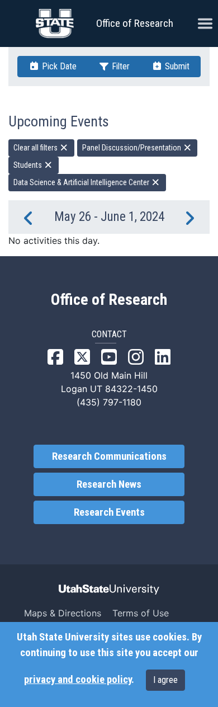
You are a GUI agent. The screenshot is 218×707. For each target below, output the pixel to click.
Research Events (109, 512)
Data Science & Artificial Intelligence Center (82, 182)
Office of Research (134, 23)
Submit (176, 66)
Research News (109, 484)
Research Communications (109, 456)
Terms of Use (140, 613)
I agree (165, 680)
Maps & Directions (62, 613)
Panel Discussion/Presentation (132, 147)
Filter (120, 66)
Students (28, 165)
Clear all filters (36, 147)
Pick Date (58, 66)
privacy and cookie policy (77, 679)
